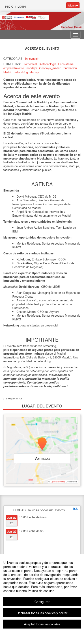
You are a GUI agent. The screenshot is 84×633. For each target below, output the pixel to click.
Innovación (32, 58)
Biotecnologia (47, 64)
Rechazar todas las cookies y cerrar (42, 613)
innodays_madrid (50, 68)
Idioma (72, 5)
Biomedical (30, 64)
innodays (31, 68)
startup (34, 72)
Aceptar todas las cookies (42, 624)
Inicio (9, 6)
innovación (70, 68)
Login (21, 6)
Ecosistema (65, 64)
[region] (42, 593)
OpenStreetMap (58, 481)
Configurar (42, 601)
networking (21, 72)
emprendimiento (13, 68)
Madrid (7, 72)
